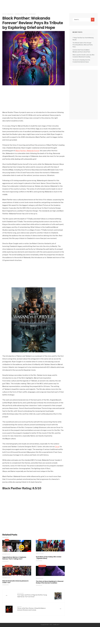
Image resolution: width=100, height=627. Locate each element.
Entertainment (42, 540)
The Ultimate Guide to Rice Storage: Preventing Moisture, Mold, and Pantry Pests (83, 45)
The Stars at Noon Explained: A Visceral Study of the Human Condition (49, 582)
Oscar (57, 447)
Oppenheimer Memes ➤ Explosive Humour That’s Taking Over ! (14, 558)
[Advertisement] (33, 99)
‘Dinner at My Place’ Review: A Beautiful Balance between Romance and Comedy (31, 608)
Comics (6, 540)
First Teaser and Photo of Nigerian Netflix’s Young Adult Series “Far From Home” (32, 595)
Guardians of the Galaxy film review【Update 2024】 (48, 557)
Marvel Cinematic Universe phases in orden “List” (15, 582)
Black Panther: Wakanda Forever (27, 151)
